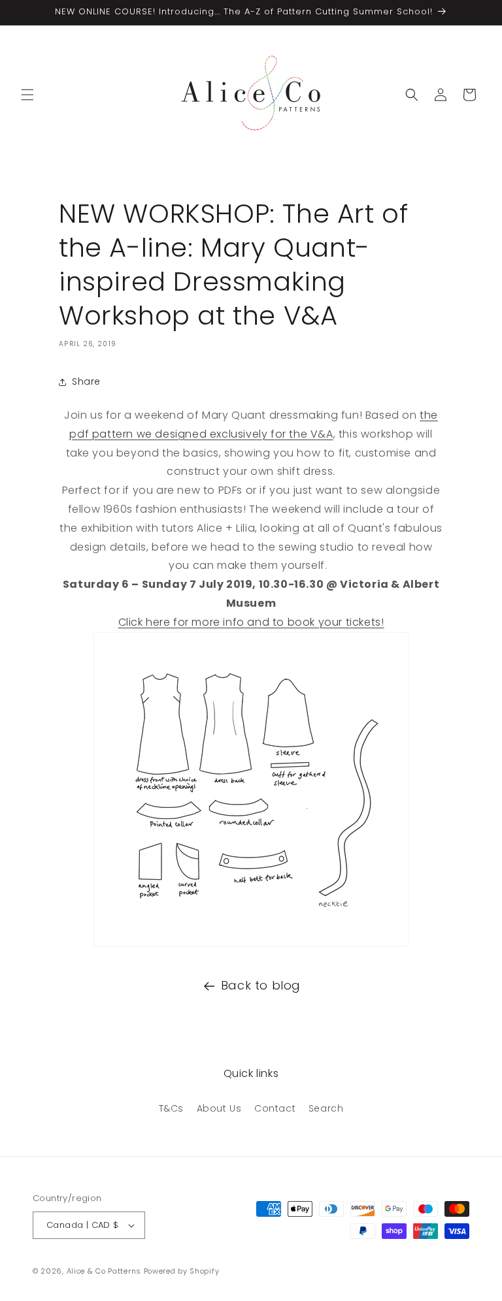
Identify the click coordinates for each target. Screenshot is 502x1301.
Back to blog (261, 985)
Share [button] (86, 381)
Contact (274, 1108)
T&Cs (171, 1108)
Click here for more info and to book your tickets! (251, 622)
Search (326, 1108)
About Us (219, 1108)
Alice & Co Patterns (104, 1271)
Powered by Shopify (182, 1271)
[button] (27, 94)
